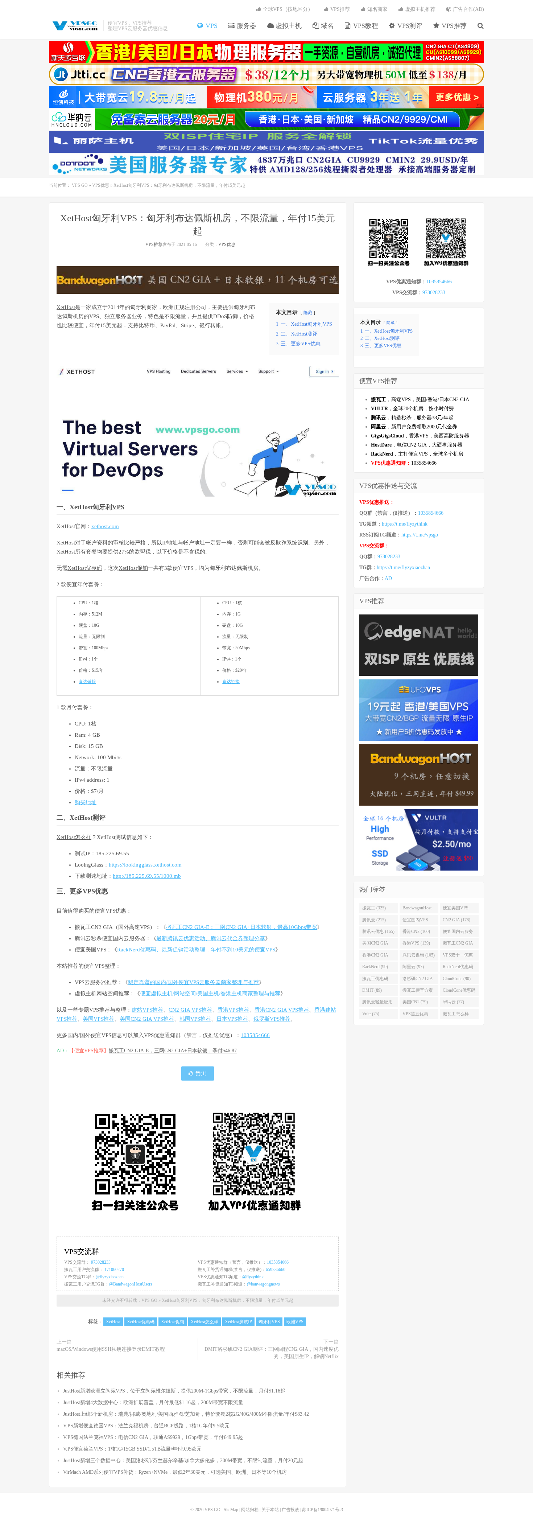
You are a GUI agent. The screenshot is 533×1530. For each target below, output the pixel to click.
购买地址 (85, 802)
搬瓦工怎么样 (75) (456, 1015)
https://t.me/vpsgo (419, 535)
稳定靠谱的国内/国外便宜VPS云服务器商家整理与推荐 (193, 982)
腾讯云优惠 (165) (378, 931)
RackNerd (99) (375, 966)
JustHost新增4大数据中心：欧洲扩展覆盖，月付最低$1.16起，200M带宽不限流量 (153, 1402)
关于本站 (270, 1509)
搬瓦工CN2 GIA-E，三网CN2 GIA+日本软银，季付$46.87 (173, 1050)
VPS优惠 (100, 185)
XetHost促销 (133, 568)
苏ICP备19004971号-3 (322, 1509)
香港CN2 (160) (416, 931)
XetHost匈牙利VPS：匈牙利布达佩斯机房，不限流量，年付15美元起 (227, 1300)
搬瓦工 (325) (374, 907)
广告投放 (290, 1509)
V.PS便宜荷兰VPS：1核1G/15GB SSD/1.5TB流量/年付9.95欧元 (132, 1449)
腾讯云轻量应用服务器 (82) (377, 1003)
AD (388, 578)
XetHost (66, 307)
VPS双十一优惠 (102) (458, 957)
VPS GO (74, 26)
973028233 (101, 1262)
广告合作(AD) (467, 9)
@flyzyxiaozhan (110, 1276)
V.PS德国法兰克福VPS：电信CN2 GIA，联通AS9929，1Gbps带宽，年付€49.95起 (153, 1437)
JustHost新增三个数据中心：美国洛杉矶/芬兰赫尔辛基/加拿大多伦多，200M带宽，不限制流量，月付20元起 (183, 1460)
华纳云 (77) (453, 1001)
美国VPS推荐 (98, 1019)
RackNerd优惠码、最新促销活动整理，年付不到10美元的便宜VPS (196, 950)
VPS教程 (364, 25)
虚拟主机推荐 (419, 9)
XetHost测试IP (238, 1321)
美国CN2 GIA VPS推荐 (147, 1019)
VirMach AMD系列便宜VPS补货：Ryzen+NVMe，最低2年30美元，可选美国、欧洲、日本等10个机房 (175, 1472)
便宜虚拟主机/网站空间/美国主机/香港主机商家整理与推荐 (210, 993)
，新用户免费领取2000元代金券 (414, 426)
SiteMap (231, 1509)
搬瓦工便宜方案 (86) (417, 992)
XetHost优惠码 (84, 568)
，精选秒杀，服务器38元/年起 (412, 417)
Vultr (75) (370, 1013)
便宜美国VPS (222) (455, 909)
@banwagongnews (263, 1284)
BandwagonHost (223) (416, 909)
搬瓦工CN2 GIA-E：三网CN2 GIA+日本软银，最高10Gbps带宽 (241, 927)
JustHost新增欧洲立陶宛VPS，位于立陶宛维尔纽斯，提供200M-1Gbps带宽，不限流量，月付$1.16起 (174, 1391)
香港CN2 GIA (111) (375, 957)
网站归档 (250, 1509)
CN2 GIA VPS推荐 (190, 1010)
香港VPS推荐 (233, 1010)
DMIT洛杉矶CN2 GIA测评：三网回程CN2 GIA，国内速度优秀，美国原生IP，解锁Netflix (271, 1352)
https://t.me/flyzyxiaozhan (403, 567)
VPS (211, 25)
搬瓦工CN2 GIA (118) (458, 945)
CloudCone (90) (457, 978)
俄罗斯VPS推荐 (271, 1019)
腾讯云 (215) (374, 919)
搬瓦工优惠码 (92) (375, 980)
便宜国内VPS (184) (415, 921)
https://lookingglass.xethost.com (145, 865)
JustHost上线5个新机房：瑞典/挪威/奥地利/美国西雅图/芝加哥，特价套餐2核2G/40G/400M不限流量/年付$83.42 (186, 1414)
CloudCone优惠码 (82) (459, 992)
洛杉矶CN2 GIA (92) (417, 980)
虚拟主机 (288, 25)
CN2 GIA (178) (456, 919)
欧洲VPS (294, 1321)
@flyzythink (253, 1276)
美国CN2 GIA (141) (375, 945)
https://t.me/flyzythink (404, 524)
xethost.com (105, 526)
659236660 (275, 1269)
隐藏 (307, 312)
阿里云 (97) (413, 966)
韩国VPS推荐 (195, 1019)
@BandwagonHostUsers (130, 1284)
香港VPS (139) (416, 943)
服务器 (245, 25)
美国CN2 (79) (415, 1001)
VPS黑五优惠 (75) (415, 1015)
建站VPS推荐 (147, 1010)
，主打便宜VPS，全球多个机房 (417, 454)
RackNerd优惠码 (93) (458, 968)
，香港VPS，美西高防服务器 (420, 436)
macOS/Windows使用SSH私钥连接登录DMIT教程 (111, 1349)
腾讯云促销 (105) (418, 955)
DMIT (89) (372, 990)
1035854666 (255, 1035)
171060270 (114, 1269)
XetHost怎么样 (74, 837)
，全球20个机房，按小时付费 (412, 408)
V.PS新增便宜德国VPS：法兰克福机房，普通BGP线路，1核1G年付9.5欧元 (146, 1425)
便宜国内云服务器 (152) (458, 933)
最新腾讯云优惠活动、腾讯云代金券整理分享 (210, 938)
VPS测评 (409, 25)
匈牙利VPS (108, 507)
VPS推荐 (453, 25)
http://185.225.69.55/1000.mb (147, 876)
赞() (201, 1073)
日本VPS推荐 (232, 1019)
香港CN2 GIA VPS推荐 (282, 1010)
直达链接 (87, 681)
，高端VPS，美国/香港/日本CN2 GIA (420, 399)
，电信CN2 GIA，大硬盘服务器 (416, 445)
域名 (326, 25)
